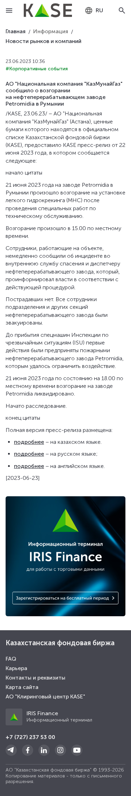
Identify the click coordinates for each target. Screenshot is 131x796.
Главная (16, 31)
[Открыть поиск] (122, 10)
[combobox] (93, 10)
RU (99, 10)
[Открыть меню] (9, 10)
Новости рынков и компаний (43, 41)
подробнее (29, 442)
